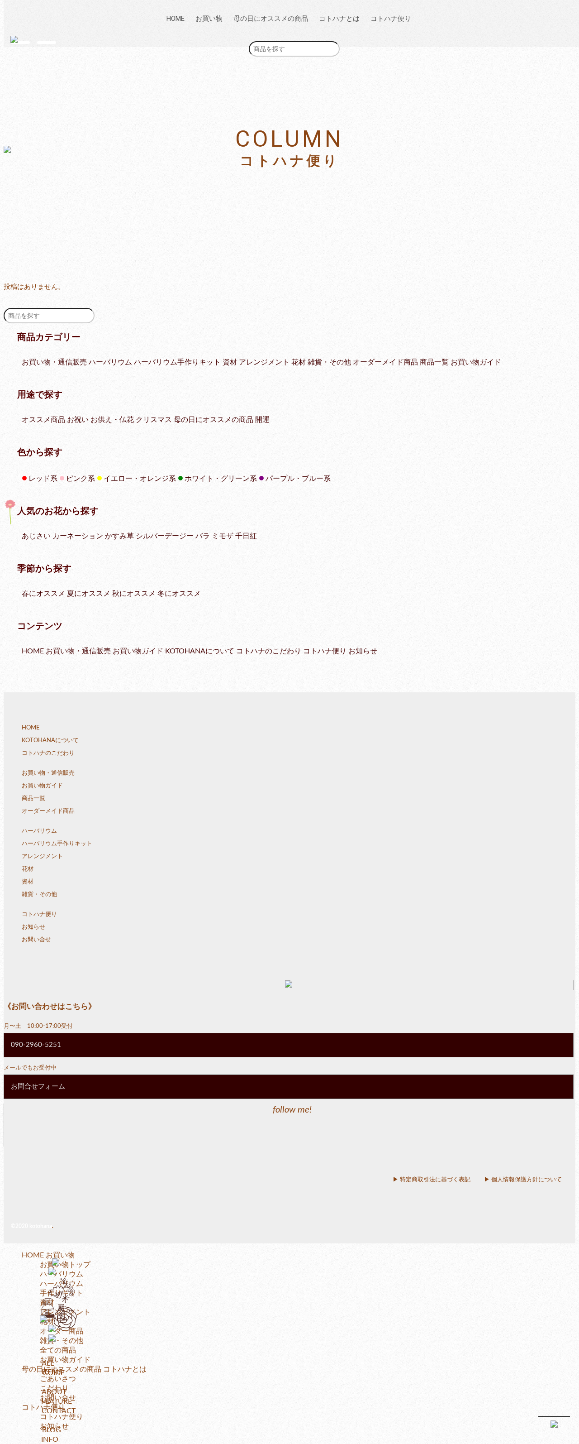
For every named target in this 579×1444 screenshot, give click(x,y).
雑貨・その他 (329, 362)
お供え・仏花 (112, 419)
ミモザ (222, 536)
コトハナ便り (390, 18)
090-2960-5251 (36, 1044)
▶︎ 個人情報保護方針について (523, 1180)
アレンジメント (264, 362)
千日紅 (246, 536)
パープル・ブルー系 (295, 478)
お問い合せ (36, 940)
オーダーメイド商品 (385, 362)
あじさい (36, 536)
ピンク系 (77, 478)
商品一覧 (434, 362)
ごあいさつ (58, 1378)
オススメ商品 (43, 419)
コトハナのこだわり (268, 651)
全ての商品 (58, 1350)
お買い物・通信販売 (54, 362)
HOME (175, 18)
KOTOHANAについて (199, 651)
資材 (230, 362)
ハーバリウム (110, 362)
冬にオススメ (179, 593)
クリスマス (154, 419)
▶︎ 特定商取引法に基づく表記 (431, 1180)
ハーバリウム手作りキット (177, 362)
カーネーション (77, 536)
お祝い (78, 419)
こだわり (54, 1388)
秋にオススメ (134, 593)
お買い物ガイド (476, 362)
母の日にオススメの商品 (270, 18)
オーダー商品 (61, 1331)
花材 (298, 362)
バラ (202, 536)
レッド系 (39, 478)
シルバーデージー (165, 536)
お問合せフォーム (38, 1086)
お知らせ (362, 651)
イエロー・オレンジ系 (136, 478)
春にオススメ (43, 593)
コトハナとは (339, 18)
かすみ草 (119, 536)
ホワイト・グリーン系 (217, 478)
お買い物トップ (65, 1264)
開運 (262, 419)
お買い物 (209, 18)
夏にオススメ (88, 593)
